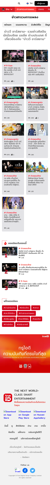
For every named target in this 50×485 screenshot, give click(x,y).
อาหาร (41, 9)
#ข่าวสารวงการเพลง (26, 313)
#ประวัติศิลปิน (23, 318)
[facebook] (25, 470)
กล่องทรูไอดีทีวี (35, 432)
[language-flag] (28, 3)
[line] (17, 470)
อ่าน (7, 9)
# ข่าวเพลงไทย (34, 65)
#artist (36, 307)
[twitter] (32, 470)
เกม (36, 425)
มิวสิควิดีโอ (36, 24)
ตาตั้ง (43, 425)
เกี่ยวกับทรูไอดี (15, 446)
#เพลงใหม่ (37, 318)
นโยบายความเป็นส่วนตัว (17, 452)
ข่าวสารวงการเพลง (25, 9)
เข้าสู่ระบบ (41, 3)
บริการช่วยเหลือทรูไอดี (30, 438)
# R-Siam (8, 65)
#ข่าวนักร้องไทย (10, 307)
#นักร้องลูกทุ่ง (9, 318)
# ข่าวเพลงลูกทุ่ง (11, 102)
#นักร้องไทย (24, 307)
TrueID (7, 3)
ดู (12, 425)
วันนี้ (6, 425)
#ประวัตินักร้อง (9, 313)
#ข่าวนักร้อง (8, 324)
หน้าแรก (7, 24)
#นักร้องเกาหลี (22, 324)
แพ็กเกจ (21, 432)
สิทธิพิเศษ (20, 425)
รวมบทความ (21, 24)
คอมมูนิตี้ (14, 438)
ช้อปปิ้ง (11, 432)
